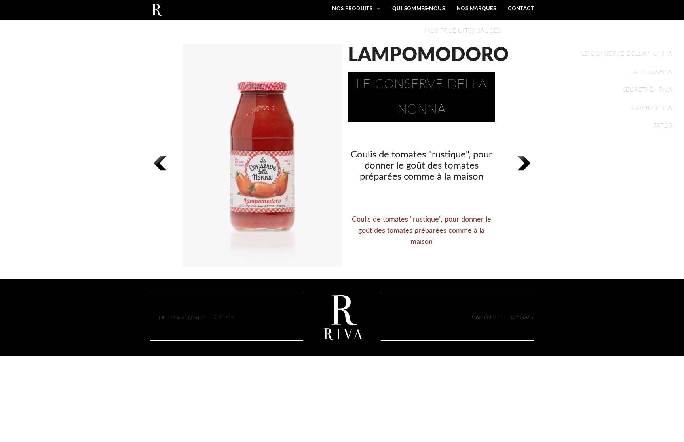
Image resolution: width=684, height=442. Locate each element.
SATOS (662, 126)
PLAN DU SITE (486, 317)
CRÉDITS (224, 317)
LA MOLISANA (651, 72)
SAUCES (488, 31)
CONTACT (521, 8)
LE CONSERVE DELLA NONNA (626, 54)
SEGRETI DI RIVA (647, 90)
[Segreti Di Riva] (156, 9)
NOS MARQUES (476, 8)
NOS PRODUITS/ (449, 31)
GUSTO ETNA (651, 108)
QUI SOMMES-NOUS (418, 8)
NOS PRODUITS (352, 8)
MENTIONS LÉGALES (182, 317)
